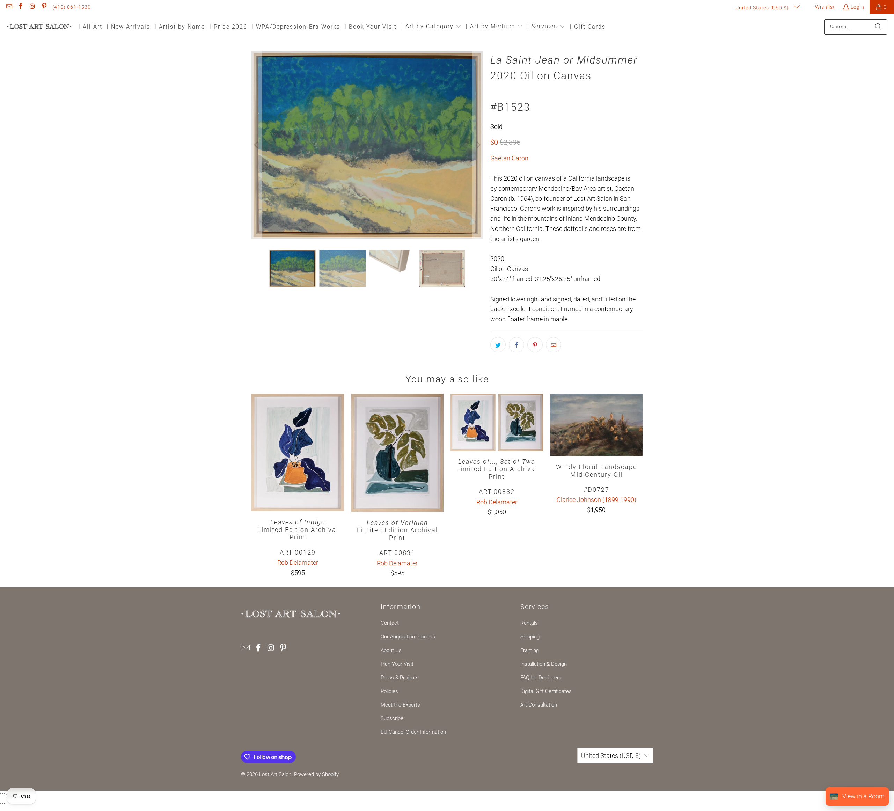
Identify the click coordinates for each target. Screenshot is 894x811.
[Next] (478, 145)
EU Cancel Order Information (413, 732)
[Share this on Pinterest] (535, 344)
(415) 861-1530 (71, 7)
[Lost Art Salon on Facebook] (20, 7)
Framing (529, 650)
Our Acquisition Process (408, 637)
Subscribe (392, 718)
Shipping (530, 637)
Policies (389, 691)
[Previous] (256, 145)
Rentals (529, 623)
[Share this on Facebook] (516, 344)
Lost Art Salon (275, 774)
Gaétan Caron (509, 158)
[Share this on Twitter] (498, 344)
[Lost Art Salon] (39, 27)
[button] (431, 27)
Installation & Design (543, 664)
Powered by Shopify (316, 774)
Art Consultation (538, 705)
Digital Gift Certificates (546, 691)
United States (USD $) (762, 7)
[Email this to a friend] (553, 344)
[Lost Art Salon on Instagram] (32, 7)
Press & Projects (400, 677)
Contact (390, 623)
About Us (391, 650)
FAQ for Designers (541, 677)
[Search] (878, 27)
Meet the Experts (400, 705)
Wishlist (824, 7)
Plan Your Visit (397, 664)
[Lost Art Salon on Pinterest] (44, 7)
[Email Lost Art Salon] (8, 7)
